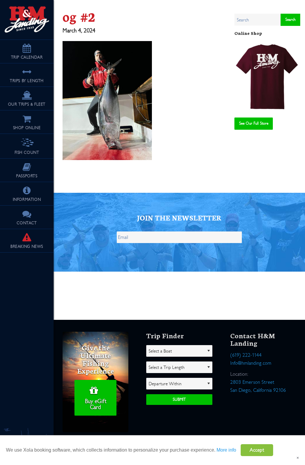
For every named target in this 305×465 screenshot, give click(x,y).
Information (27, 199)
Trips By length (27, 80)
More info (226, 450)
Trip (27, 57)
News (26, 246)
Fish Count (27, 152)
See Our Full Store (253, 123)
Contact (27, 223)
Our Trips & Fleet (27, 104)
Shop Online (27, 127)
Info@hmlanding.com (250, 363)
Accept (257, 450)
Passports (26, 176)
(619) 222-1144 (246, 355)
